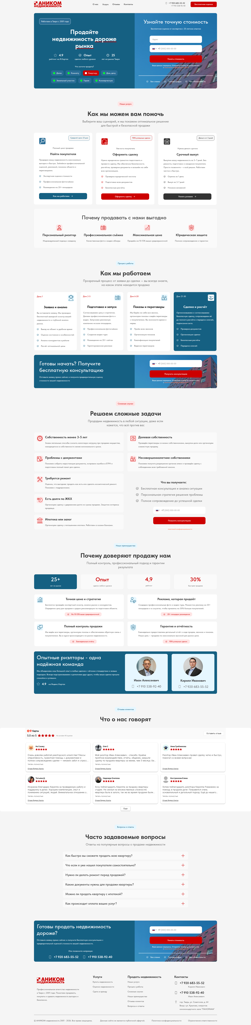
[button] (105, 4)
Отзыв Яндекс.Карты (36, 769)
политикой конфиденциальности (176, 67)
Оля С (105, 746)
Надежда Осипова (111, 778)
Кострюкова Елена (179, 778)
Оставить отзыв (213, 733)
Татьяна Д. (40, 778)
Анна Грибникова (178, 746)
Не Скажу (40, 746)
